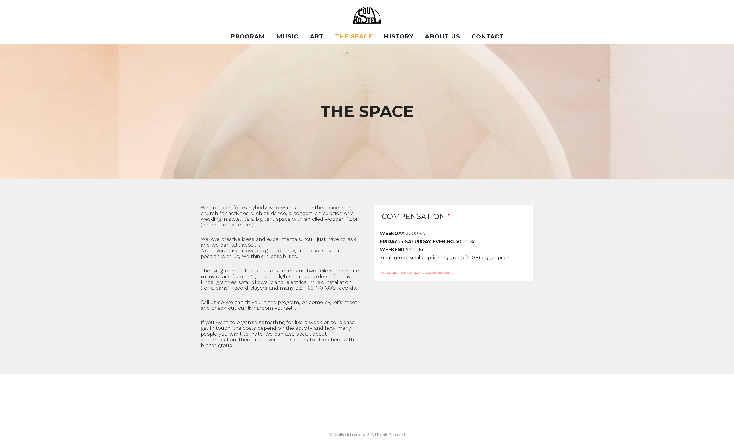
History (398, 36)
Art (316, 36)
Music (287, 36)
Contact (488, 36)
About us (442, 36)
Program (248, 36)
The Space (353, 36)
